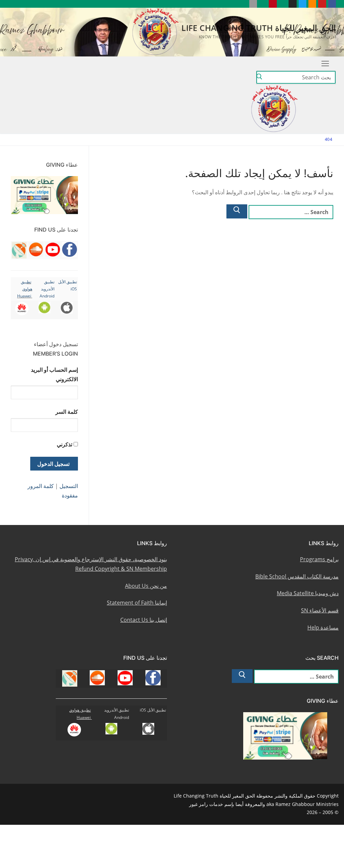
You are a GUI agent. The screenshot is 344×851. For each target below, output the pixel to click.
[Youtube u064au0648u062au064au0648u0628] (322, 4)
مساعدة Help (323, 627)
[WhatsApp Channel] (283, 4)
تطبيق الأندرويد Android (47, 289)
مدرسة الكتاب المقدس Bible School (297, 576)
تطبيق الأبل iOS (153, 710)
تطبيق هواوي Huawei (24, 289)
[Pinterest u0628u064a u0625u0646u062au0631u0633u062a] (272, 4)
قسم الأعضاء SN (320, 610)
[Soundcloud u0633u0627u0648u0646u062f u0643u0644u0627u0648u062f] (312, 4)
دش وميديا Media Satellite (308, 593)
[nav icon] (325, 63)
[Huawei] (243, 4)
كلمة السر (66, 411)
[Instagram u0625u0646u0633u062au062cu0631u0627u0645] (292, 4)
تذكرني (64, 444)
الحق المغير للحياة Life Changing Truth (258, 28)
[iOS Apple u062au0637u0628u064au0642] (253, 4)
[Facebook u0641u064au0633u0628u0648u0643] (332, 4)
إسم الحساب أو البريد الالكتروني (54, 374)
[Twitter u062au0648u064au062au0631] (302, 4)
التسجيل (68, 486)
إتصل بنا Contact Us (143, 619)
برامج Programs (319, 559)
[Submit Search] (259, 78)
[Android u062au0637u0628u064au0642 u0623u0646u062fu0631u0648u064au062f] (263, 4)
